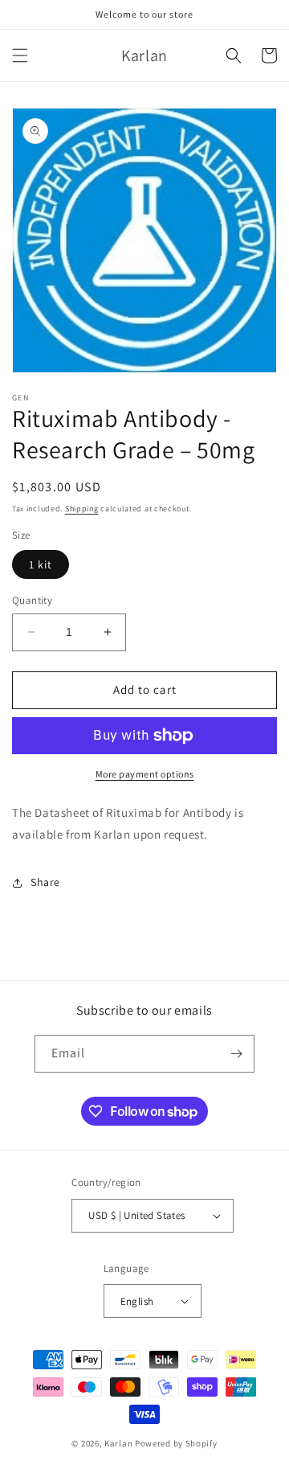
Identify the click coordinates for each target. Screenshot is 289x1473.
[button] (20, 55)
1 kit (40, 564)
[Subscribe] (236, 1054)
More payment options (145, 774)
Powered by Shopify (176, 1443)
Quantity (32, 600)
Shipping (82, 508)
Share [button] (45, 882)
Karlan (118, 1443)
